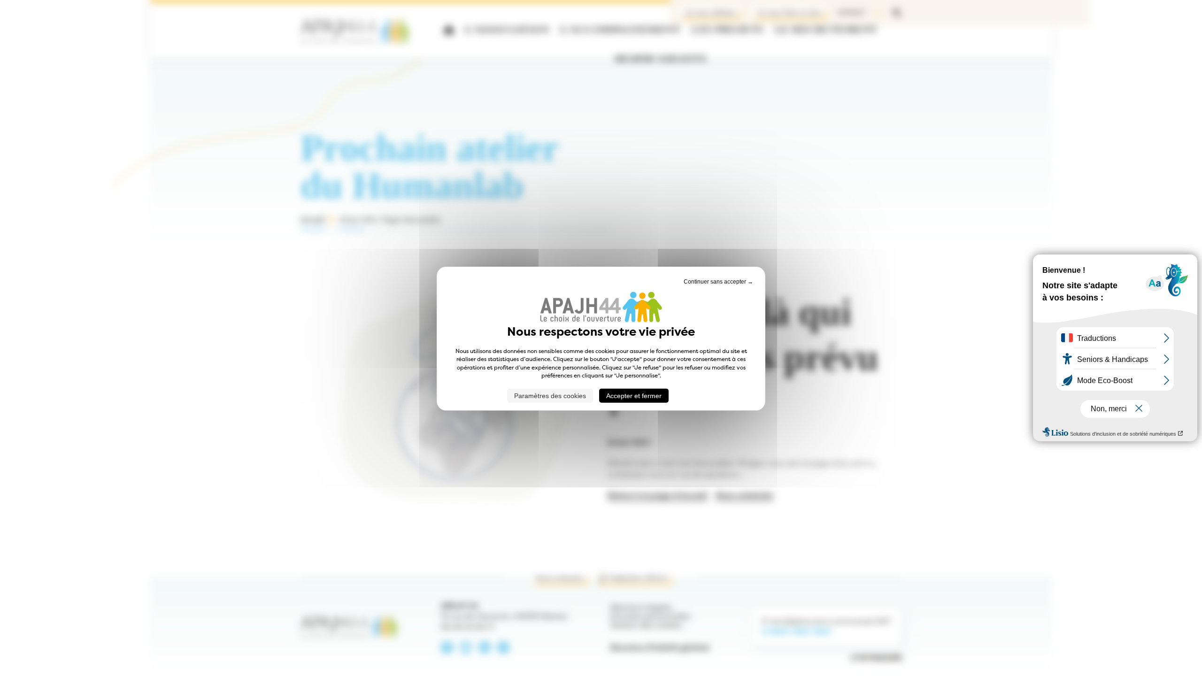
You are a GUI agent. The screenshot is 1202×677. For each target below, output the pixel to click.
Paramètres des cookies (550, 395)
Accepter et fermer (634, 395)
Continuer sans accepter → (718, 281)
